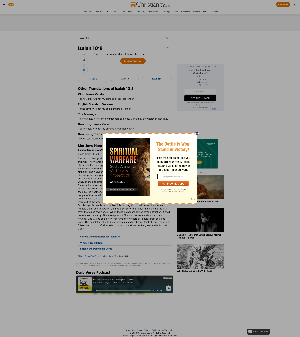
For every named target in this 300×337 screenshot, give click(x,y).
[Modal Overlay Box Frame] (150, 168)
